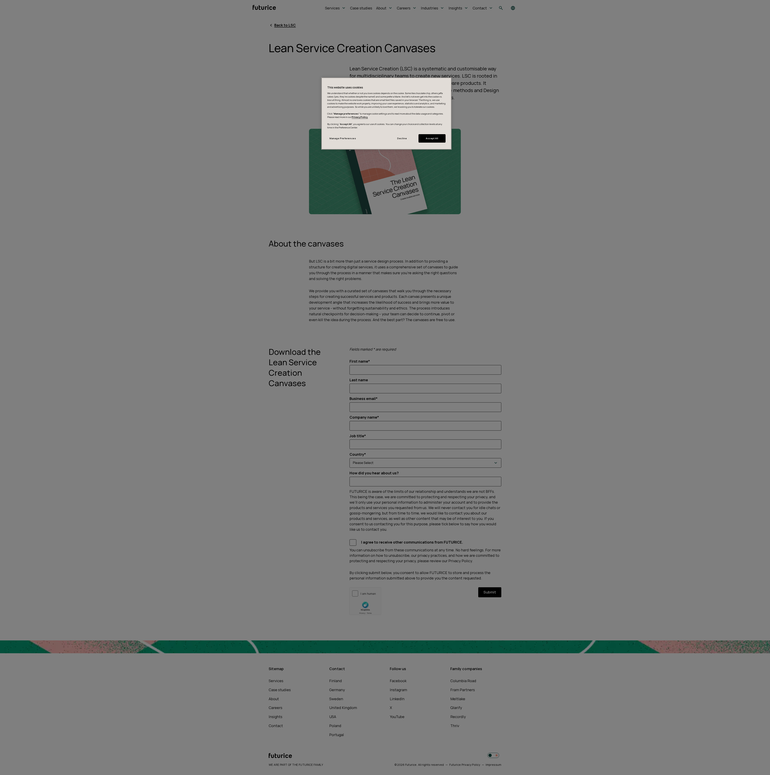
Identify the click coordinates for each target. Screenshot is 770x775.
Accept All (432, 138)
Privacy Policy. (360, 117)
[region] (386, 113)
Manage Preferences (342, 138)
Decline (402, 138)
